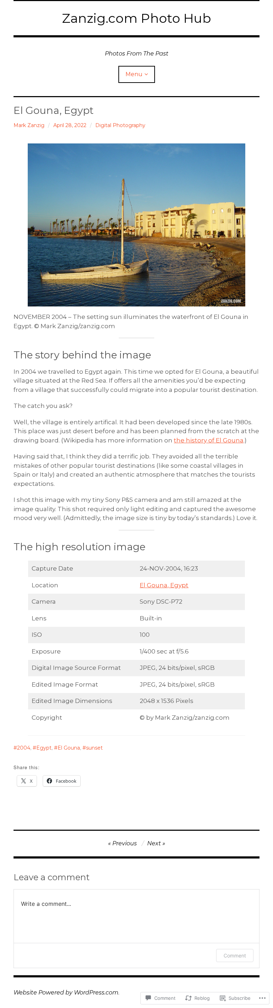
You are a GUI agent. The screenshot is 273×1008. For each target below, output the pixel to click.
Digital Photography (120, 125)
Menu (134, 74)
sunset (94, 748)
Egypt (44, 748)
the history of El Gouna (208, 440)
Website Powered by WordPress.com (66, 992)
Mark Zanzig (29, 125)
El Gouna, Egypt (164, 585)
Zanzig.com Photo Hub (136, 18)
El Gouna (69, 748)
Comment (235, 955)
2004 (23, 748)
